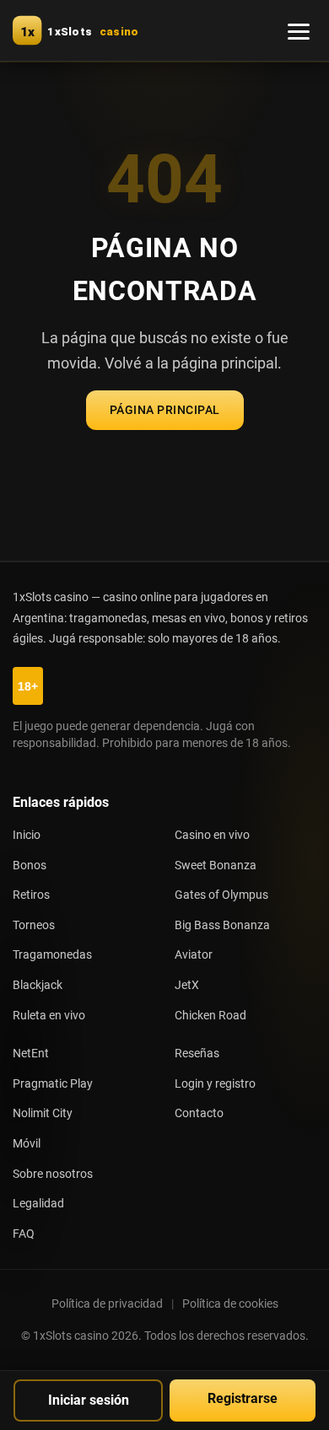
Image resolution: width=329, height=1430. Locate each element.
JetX (187, 985)
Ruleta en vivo (49, 1015)
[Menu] (298, 30)
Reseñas (197, 1053)
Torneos (34, 925)
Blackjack (37, 985)
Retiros (31, 895)
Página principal (165, 410)
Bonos (29, 865)
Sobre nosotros (53, 1174)
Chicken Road (210, 1015)
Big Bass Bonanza (222, 925)
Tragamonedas (52, 955)
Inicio (26, 835)
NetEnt (31, 1053)
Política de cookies (230, 1303)
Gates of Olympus (221, 895)
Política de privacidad (107, 1303)
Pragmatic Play (53, 1084)
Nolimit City (43, 1113)
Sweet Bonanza (215, 865)
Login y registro (215, 1084)
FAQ (24, 1234)
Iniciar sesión (88, 1400)
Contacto (199, 1113)
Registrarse (243, 1398)
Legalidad (38, 1203)
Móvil (26, 1144)
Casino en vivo (212, 835)
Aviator (194, 955)
